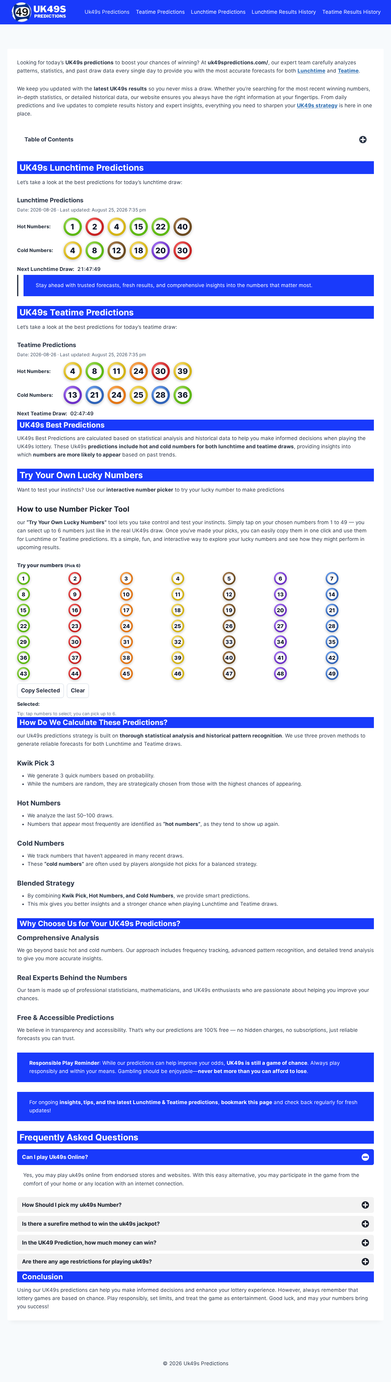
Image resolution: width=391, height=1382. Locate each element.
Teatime (348, 71)
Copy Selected (40, 690)
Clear (78, 690)
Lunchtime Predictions (218, 12)
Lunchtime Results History (284, 12)
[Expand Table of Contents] (363, 139)
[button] (23, 578)
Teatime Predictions (160, 12)
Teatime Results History (351, 12)
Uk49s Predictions (107, 12)
